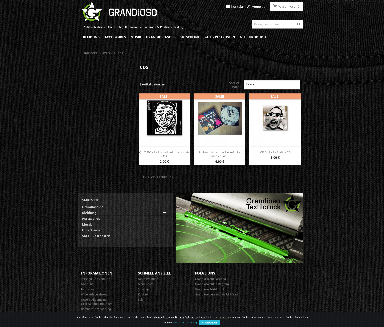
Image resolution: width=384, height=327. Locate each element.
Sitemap (143, 289)
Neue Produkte (253, 37)
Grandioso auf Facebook (211, 279)
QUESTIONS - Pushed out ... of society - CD (164, 154)
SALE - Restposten (219, 37)
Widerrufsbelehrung (95, 294)
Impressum (88, 289)
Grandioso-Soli (160, 37)
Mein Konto (145, 284)
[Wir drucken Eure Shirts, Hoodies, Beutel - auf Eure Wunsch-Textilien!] (239, 228)
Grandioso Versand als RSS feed (216, 294)
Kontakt (234, 6)
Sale (141, 299)
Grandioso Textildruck (209, 289)
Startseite (90, 200)
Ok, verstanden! (209, 322)
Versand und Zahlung (95, 279)
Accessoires (115, 37)
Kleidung (91, 37)
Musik (136, 37)
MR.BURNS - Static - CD (275, 152)
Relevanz (272, 84)
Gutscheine (189, 37)
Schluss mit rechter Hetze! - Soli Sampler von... (219, 154)
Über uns (87, 284)
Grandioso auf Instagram (212, 284)
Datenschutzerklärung (96, 309)
